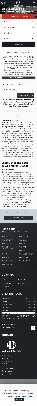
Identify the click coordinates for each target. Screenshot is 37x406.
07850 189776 (9, 371)
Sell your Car (24, 283)
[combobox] (18, 22)
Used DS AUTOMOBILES (7, 247)
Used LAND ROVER (25, 254)
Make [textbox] (6, 22)
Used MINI (5, 257)
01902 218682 (9, 368)
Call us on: (14, 206)
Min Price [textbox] (9, 33)
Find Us (6, 287)
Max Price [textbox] (9, 39)
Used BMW (22, 240)
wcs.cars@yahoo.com (12, 374)
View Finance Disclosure (18, 78)
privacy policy (26, 382)
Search (18, 44)
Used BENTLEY (7, 240)
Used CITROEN (7, 244)
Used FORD (22, 250)
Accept (19, 399)
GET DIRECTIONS (9, 324)
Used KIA (5, 254)
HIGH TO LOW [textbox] (10, 90)
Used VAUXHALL (8, 264)
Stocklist (23, 280)
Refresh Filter (25, 95)
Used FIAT (22, 247)
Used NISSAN (23, 257)
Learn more (27, 396)
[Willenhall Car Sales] (18, 3)
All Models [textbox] (9, 27)
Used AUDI (6, 237)
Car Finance (8, 283)
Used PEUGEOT (7, 261)
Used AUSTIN (23, 237)
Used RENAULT (24, 261)
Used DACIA (22, 244)
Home (6, 280)
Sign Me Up (18, 218)
